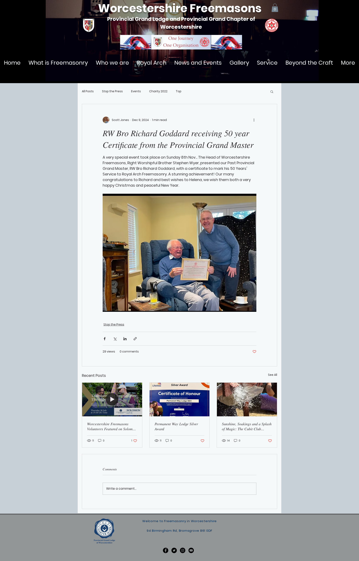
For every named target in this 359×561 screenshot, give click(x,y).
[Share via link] (135, 339)
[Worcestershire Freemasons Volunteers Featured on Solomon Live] (112, 399)
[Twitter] (174, 550)
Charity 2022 (158, 91)
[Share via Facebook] (105, 339)
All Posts (88, 91)
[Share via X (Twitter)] (115, 339)
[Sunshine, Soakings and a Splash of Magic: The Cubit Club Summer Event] (247, 399)
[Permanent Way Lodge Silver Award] (180, 399)
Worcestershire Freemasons (180, 8)
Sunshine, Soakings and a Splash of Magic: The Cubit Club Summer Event (247, 426)
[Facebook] (165, 550)
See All (272, 375)
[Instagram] (182, 550)
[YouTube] (191, 550)
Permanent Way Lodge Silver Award (176, 426)
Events (136, 91)
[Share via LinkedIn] (125, 339)
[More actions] (253, 119)
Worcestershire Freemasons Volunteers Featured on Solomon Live (111, 426)
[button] (274, 8)
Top (178, 91)
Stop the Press (112, 91)
